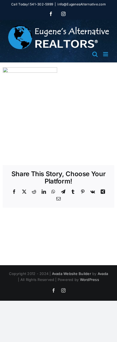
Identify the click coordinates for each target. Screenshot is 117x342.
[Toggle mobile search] (95, 54)
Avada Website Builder (71, 273)
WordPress (89, 279)
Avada (103, 273)
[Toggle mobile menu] (106, 54)
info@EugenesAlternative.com (81, 4)
